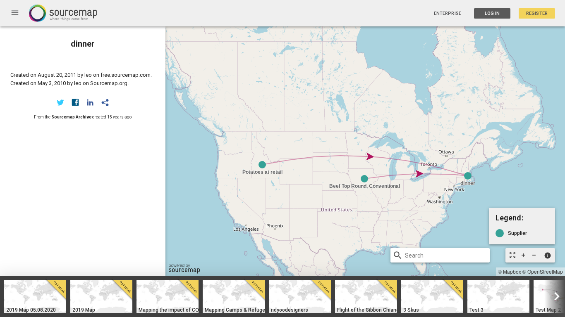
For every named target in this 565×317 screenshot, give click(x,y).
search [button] (398, 255)
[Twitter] (60, 102)
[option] (35, 296)
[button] (547, 255)
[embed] (105, 102)
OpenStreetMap (545, 271)
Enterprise (447, 13)
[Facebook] (75, 102)
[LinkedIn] (90, 102)
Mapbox (512, 271)
